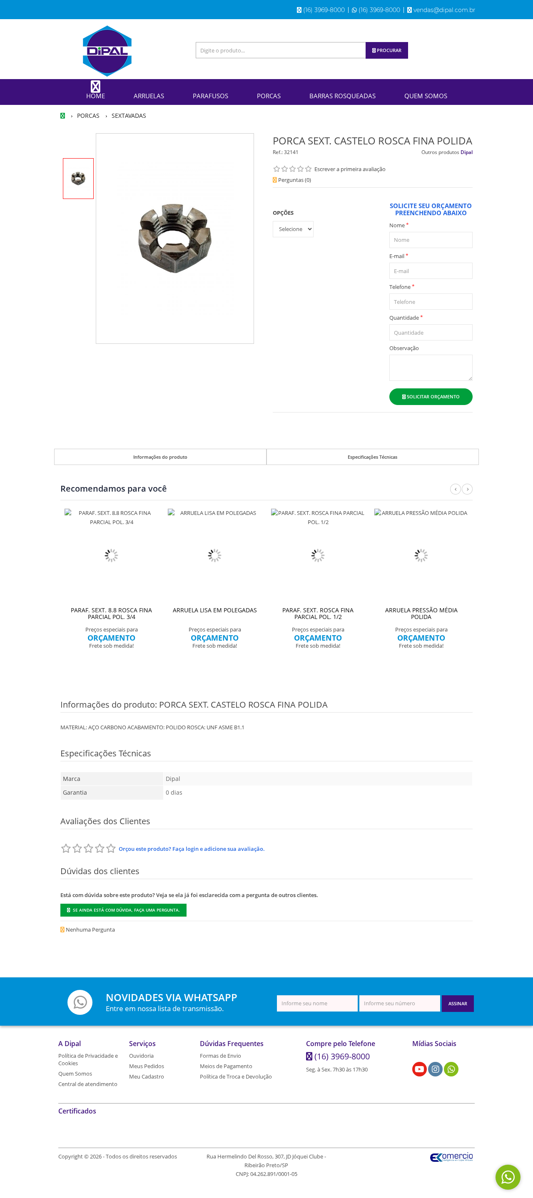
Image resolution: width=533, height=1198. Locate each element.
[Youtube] (419, 1069)
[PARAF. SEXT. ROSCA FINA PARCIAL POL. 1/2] (318, 556)
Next (467, 494)
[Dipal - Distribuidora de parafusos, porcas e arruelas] (107, 51)
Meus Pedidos (146, 1066)
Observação (404, 348)
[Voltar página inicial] (63, 115)
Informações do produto (160, 457)
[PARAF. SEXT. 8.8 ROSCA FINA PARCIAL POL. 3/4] (112, 556)
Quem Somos (75, 1073)
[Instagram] (435, 1069)
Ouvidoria (141, 1055)
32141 (291, 152)
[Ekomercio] (451, 1156)
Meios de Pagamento (226, 1066)
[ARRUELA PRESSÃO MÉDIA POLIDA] (421, 556)
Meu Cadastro (146, 1076)
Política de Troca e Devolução (236, 1076)
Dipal (467, 152)
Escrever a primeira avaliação (350, 169)
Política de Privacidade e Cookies (88, 1059)
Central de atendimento (87, 1084)
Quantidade (406, 317)
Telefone (402, 287)
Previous (455, 494)
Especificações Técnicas (372, 457)
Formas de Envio (220, 1055)
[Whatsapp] (451, 1069)
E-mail (398, 256)
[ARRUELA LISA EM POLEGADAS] (215, 556)
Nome (399, 225)
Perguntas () (294, 180)
